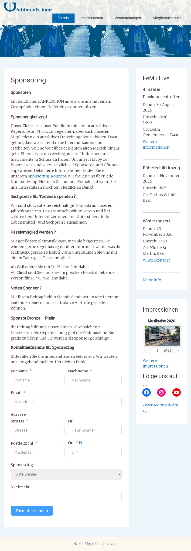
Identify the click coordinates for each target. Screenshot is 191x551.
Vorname (19, 371)
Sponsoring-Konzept (47, 176)
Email (16, 392)
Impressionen (91, 18)
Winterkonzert (156, 260)
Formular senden (32, 510)
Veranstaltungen (128, 18)
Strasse (17, 421)
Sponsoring (22, 465)
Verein (63, 18)
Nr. (70, 421)
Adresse (18, 414)
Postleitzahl (22, 443)
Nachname (78, 371)
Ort (71, 442)
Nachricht (20, 487)
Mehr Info (152, 280)
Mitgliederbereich (167, 18)
